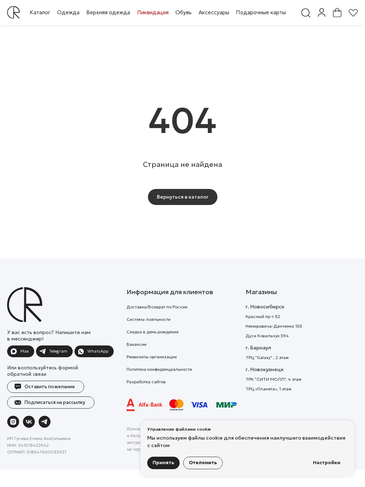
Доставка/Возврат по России (157, 306)
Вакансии (136, 344)
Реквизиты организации (152, 356)
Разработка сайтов (146, 381)
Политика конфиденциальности (159, 369)
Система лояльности (148, 319)
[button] (68, 12)
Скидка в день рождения (153, 331)
